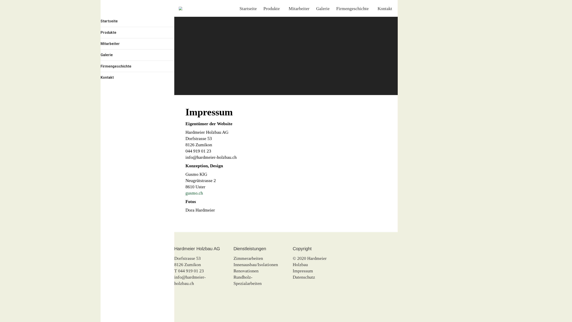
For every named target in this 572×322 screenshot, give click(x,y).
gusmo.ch (194, 193)
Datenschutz (304, 277)
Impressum (303, 270)
